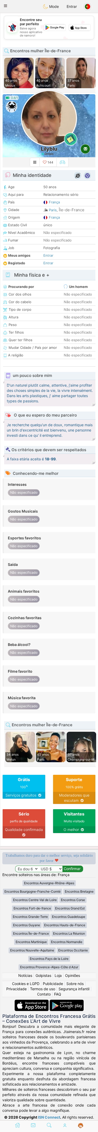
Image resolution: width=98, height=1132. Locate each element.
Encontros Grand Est (70, 908)
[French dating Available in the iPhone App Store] (32, 1002)
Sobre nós (75, 983)
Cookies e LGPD (25, 983)
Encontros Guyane (26, 925)
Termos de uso (42, 989)
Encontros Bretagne (79, 891)
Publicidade (53, 983)
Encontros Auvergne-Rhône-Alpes (49, 883)
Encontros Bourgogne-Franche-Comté (32, 891)
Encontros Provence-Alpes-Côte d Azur (49, 967)
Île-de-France (71, 209)
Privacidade (16, 989)
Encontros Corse (73, 900)
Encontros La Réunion (69, 933)
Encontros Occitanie (73, 950)
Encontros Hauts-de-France (64, 925)
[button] (5, 6)
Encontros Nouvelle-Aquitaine (32, 950)
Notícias (25, 975)
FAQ (57, 994)
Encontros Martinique (31, 942)
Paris (53, 210)
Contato (44, 994)
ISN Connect (49, 1117)
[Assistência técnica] (80, 1125)
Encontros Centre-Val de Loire (35, 900)
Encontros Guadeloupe (68, 917)
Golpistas (43, 975)
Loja (58, 975)
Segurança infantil (74, 989)
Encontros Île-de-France (31, 933)
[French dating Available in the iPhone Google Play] (67, 1002)
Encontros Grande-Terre (30, 917)
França (54, 202)
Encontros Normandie (66, 942)
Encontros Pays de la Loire (49, 959)
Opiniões (72, 975)
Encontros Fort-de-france (32, 908)
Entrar (72, 6)
